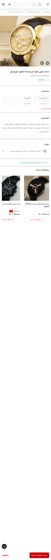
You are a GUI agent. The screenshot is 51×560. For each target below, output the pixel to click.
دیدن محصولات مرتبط (39, 555)
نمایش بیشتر (46, 108)
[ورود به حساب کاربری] (10, 4)
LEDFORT (41, 80)
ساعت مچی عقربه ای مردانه (16, 12)
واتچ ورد (46, 12)
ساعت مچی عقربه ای (34, 12)
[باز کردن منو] (47, 4)
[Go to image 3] (6, 64)
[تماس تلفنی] (4, 546)
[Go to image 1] (10, 64)
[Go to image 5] (3, 64)
